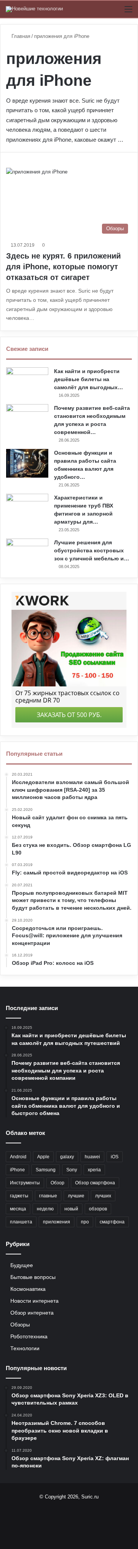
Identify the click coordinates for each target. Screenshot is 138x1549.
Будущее (21, 1265)
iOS (114, 1156)
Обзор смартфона (95, 1182)
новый (71, 1209)
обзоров (98, 1209)
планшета (21, 1222)
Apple (43, 1156)
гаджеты (19, 1196)
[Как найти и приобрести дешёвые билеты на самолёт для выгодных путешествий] (27, 381)
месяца (18, 1209)
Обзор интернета (32, 1313)
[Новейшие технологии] (34, 9)
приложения (56, 1222)
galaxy (67, 1156)
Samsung (46, 1169)
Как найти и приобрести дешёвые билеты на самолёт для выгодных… (88, 379)
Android (18, 1156)
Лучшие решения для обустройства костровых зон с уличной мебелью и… (91, 550)
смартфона (112, 1222)
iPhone (17, 1169)
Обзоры (20, 1325)
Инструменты (25, 1182)
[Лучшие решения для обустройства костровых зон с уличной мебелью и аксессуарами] (27, 553)
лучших (103, 1196)
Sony (71, 1169)
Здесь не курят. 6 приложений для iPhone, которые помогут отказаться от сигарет (63, 267)
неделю (45, 1209)
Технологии (24, 1348)
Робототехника (29, 1336)
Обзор (57, 1182)
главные (48, 1196)
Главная (20, 36)
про (85, 1222)
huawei (92, 1156)
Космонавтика (28, 1289)
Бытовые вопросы (33, 1277)
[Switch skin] (115, 12)
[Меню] (128, 12)
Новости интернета (34, 1301)
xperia (94, 1169)
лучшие (76, 1196)
